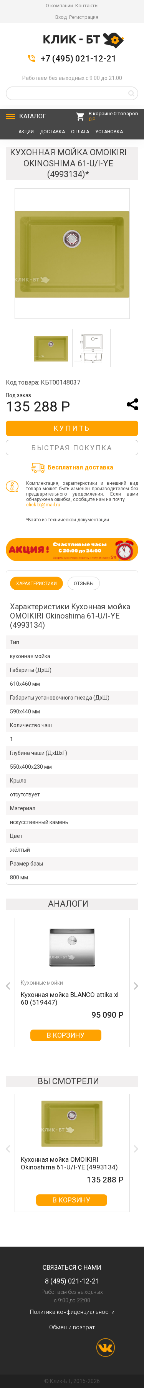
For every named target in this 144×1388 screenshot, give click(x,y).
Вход (61, 17)
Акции (26, 131)
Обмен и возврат (72, 1327)
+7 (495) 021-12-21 (78, 59)
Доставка (52, 131)
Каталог (32, 116)
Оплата (80, 131)
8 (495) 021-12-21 (72, 1281)
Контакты (87, 5)
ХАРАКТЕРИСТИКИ (36, 583)
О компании (59, 5)
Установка (109, 131)
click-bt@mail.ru (43, 504)
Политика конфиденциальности (72, 1311)
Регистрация (83, 17)
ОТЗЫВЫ (84, 583)
